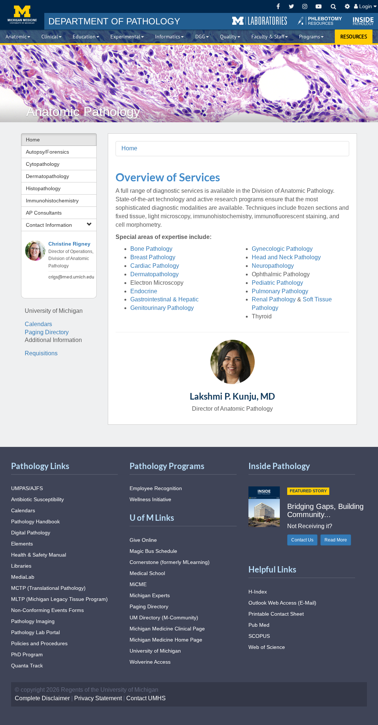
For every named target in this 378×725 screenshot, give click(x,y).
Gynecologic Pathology (282, 249)
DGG (200, 36)
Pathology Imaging (33, 621)
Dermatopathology (47, 176)
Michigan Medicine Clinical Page (167, 629)
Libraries (21, 566)
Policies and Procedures (39, 643)
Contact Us (302, 540)
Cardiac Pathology (154, 266)
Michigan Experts (150, 595)
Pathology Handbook (35, 521)
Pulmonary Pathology (280, 291)
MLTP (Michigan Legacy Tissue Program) (59, 599)
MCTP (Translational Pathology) (48, 588)
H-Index (257, 592)
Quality (228, 36)
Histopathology (43, 188)
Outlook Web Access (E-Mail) (282, 603)
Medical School (147, 573)
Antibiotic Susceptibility (37, 499)
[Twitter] (291, 6)
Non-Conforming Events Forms (47, 610)
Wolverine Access (150, 662)
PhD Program (27, 654)
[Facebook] (278, 6)
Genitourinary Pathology (162, 308)
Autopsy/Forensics (47, 152)
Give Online (143, 540)
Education (84, 36)
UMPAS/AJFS (27, 488)
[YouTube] (318, 6)
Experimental (125, 36)
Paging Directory (47, 332)
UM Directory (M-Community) (164, 617)
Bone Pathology (151, 249)
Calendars (38, 324)
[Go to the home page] (22, 15)
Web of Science (266, 647)
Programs (309, 36)
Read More (335, 540)
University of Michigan (155, 651)
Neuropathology (273, 266)
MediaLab (22, 577)
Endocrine (143, 291)
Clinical (49, 36)
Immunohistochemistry (52, 201)
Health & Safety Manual (38, 555)
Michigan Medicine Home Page (166, 640)
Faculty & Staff (267, 36)
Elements (22, 544)
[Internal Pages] (347, 6)
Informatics (167, 36)
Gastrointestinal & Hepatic (165, 299)
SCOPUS (259, 636)
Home (33, 140)
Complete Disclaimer (42, 698)
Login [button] (366, 6)
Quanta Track (27, 665)
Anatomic (16, 36)
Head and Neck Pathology (286, 257)
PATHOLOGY (114, 21)
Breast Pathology (152, 257)
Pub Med (258, 625)
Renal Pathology (274, 299)
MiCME (138, 584)
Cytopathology (42, 164)
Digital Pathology (30, 533)
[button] (259, 21)
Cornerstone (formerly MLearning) (170, 562)
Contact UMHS (146, 698)
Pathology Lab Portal (35, 632)
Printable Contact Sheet (276, 614)
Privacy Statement (98, 698)
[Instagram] (305, 6)
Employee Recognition (156, 488)
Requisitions (41, 353)
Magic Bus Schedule (153, 551)
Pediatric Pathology (277, 283)
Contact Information (49, 225)
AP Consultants (44, 213)
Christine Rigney (69, 244)
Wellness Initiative (150, 499)
